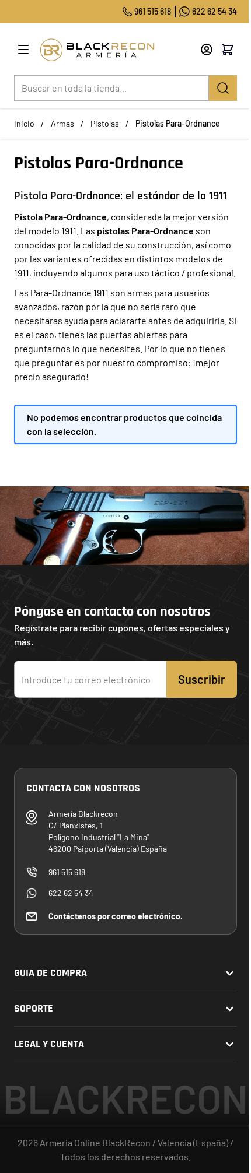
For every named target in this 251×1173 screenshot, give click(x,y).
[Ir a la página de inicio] (116, 49)
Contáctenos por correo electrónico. (115, 916)
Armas (62, 123)
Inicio (24, 123)
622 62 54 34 (214, 11)
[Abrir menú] (23, 49)
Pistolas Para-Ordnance (177, 123)
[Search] (223, 88)
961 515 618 (152, 11)
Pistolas (104, 123)
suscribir (201, 679)
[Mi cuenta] (206, 49)
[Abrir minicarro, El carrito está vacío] (227, 49)
